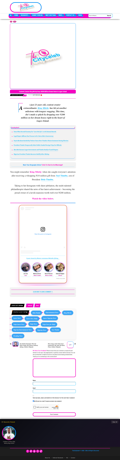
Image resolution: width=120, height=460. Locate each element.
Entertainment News (52, 312)
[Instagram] (37, 451)
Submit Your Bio (37, 15)
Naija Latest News (19, 324)
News (60, 15)
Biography (24, 15)
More (80, 15)
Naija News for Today (49, 324)
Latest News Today (32, 319)
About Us (47, 457)
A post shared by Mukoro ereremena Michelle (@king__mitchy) (45, 258)
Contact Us (70, 15)
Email (34, 388)
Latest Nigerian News (49, 318)
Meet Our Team (51, 15)
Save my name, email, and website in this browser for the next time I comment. (54, 398)
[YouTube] (34, 451)
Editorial (15, 21)
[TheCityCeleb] (11, 15)
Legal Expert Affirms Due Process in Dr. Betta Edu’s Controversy (33, 136)
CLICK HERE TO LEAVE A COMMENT (42, 292)
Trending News (18, 336)
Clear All (114, 422)
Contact (73, 457)
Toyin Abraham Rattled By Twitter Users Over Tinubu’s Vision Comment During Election (41, 141)
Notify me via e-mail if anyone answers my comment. (48, 401)
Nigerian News (41, 330)
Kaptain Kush (36, 95)
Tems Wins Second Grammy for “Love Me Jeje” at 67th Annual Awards (35, 132)
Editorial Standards (58, 457)
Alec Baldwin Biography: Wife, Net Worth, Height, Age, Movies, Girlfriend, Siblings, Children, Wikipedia (29, 345)
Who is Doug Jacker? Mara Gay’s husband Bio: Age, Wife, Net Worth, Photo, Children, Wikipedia (56, 345)
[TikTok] (41, 451)
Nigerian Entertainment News (22, 330)
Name (34, 380)
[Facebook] (27, 451)
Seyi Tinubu (61, 175)
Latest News (17, 318)
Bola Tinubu (47, 179)
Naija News (33, 324)
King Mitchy (43, 108)
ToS (67, 457)
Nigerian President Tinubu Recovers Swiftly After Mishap (31, 154)
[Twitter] (31, 451)
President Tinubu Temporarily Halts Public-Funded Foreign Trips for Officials (37, 145)
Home (16, 15)
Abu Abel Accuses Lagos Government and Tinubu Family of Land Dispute (36, 150)
